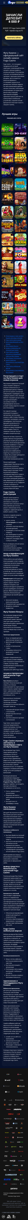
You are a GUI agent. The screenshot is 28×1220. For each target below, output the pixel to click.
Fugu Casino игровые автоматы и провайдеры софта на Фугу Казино (13, 354)
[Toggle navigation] (4, 2)
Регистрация (20, 2)
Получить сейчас (14, 38)
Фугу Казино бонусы (12, 346)
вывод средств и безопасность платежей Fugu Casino (15, 362)
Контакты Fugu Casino (14, 1196)
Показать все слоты (14, 118)
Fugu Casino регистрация (13, 340)
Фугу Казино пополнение (13, 358)
